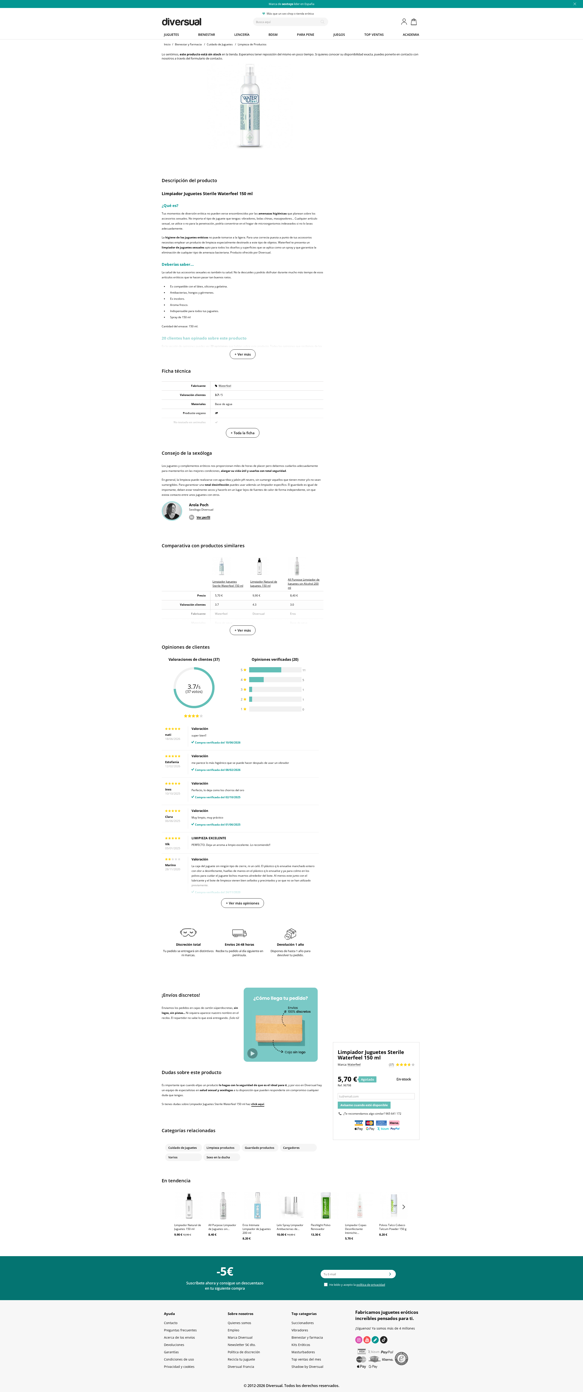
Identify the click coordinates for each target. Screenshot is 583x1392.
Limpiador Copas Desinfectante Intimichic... (355, 1229)
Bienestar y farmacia (307, 1337)
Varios (172, 1157)
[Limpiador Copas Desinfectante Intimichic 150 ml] (360, 1206)
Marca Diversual (240, 1337)
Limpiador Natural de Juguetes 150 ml (187, 1227)
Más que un (291, 4)
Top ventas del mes (306, 1359)
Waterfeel (225, 386)
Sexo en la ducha (218, 1157)
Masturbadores (303, 1352)
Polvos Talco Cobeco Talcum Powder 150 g (393, 1227)
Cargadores (291, 1148)
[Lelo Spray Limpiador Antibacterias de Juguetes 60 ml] (291, 1206)
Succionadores (303, 1323)
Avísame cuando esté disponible (364, 1105)
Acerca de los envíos (179, 1337)
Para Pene (305, 34)
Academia (411, 34)
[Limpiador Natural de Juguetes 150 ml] (189, 1206)
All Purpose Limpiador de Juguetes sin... (222, 1227)
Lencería (241, 34)
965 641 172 (393, 1114)
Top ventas (374, 34)
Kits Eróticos (301, 1345)
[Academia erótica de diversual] (375, 1339)
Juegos (339, 34)
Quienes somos (239, 1323)
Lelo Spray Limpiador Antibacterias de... (290, 1227)
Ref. (340, 1085)
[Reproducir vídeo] (252, 1053)
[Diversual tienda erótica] (198, 21)
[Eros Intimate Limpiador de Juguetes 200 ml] (257, 1206)
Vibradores (300, 1330)
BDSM (273, 34)
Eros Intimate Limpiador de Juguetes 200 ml (257, 1229)
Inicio (167, 44)
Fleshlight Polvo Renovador (320, 1227)
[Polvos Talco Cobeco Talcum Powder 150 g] (394, 1206)
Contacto (170, 1323)
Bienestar (206, 34)
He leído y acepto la (357, 1285)
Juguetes (171, 34)
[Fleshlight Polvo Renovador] (325, 1206)
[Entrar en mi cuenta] (404, 21)
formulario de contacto (206, 58)
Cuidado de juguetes (182, 1148)
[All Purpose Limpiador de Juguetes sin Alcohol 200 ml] (223, 1206)
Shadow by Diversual (307, 1366)
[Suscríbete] (390, 1275)
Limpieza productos (220, 1148)
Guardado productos (259, 1148)
